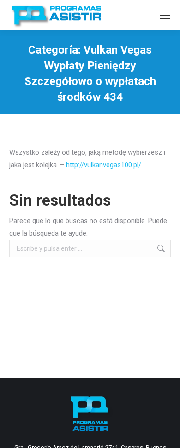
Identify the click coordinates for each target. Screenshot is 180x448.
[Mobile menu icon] (165, 15)
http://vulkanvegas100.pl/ (103, 165)
